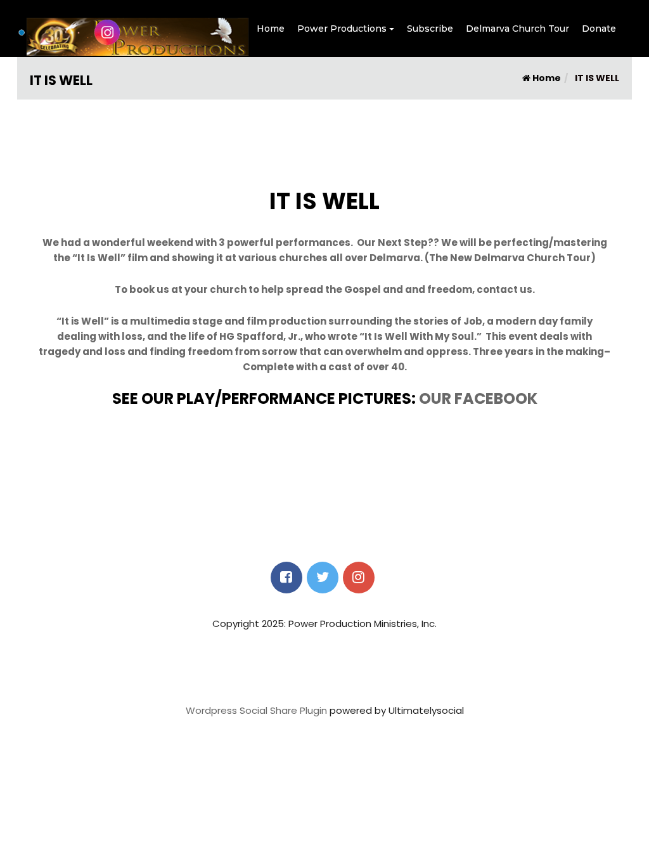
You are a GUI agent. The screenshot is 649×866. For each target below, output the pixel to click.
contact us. (506, 289)
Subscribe (430, 28)
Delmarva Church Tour (517, 28)
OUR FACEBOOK (478, 398)
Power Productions (342, 28)
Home (271, 28)
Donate (599, 28)
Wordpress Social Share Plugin (258, 710)
